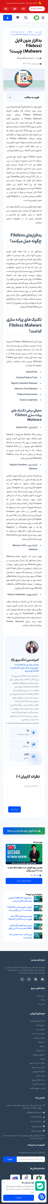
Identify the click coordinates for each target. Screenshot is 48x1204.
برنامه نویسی (40, 1050)
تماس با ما (41, 1004)
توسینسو (39, 32)
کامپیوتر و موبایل (39, 1055)
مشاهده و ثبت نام (24, 880)
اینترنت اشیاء (40, 1076)
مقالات (29, 32)
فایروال (42, 1059)
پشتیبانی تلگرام (36, 1131)
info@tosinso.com (34, 1112)
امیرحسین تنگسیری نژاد (25, 58)
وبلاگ (43, 1000)
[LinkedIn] (28, 979)
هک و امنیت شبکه (17, 32)
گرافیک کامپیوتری (39, 1071)
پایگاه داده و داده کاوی (37, 1063)
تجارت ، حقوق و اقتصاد (37, 1088)
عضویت (10, 1159)
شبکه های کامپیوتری (37, 1021)
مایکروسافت (40, 1025)
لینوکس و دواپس (39, 1038)
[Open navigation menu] (43, 18)
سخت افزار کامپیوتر (38, 1080)
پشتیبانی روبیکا (36, 1126)
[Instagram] (22, 979)
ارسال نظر (14, 809)
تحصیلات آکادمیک (38, 1084)
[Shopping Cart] (17, 17)
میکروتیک (41, 1042)
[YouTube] (42, 979)
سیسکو (42, 1046)
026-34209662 (35, 1121)
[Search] (26, 17)
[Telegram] (35, 979)
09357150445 (36, 1117)
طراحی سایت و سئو (38, 1067)
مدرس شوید (40, 995)
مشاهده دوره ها (36, 8)
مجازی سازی (40, 1029)
